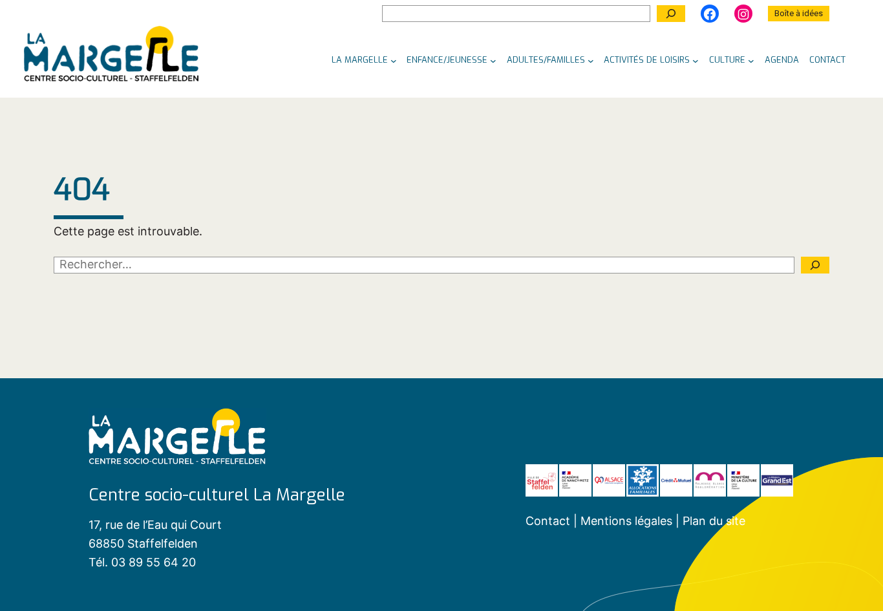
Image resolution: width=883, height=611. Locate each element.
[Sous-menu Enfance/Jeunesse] (493, 60)
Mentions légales (628, 521)
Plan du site (714, 521)
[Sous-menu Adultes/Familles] (591, 60)
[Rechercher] (671, 13)
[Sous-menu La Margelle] (393, 60)
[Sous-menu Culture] (751, 60)
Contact (548, 521)
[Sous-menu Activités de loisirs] (695, 60)
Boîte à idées (798, 13)
